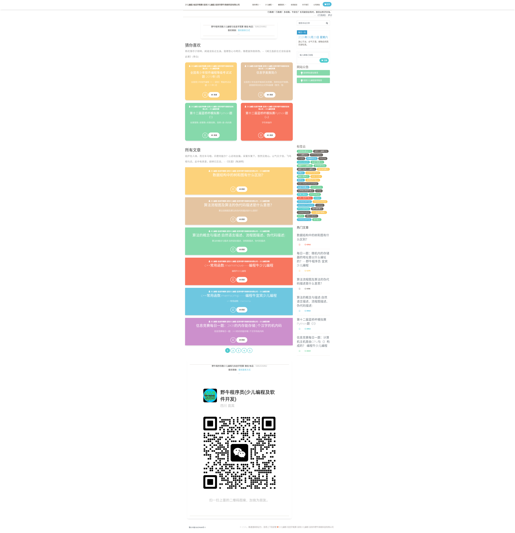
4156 (308, 289)
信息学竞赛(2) (303, 187)
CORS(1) (320, 205)
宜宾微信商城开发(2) (305, 191)
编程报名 (281, 5)
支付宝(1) (317, 220)
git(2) (319, 191)
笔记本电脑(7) (323, 169)
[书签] (205, 95)
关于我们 (305, 5)
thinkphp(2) (303, 212)
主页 (328, 4)
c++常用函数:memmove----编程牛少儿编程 (239, 265)
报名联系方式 (244, 30)
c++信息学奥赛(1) (319, 212)
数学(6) (300, 180)
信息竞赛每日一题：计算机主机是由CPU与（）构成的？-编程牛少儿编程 (313, 341)
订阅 (325, 60)
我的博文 (255, 5)
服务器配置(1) (317, 209)
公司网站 (316, 5)
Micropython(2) (305, 205)
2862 (308, 329)
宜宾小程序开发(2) (304, 198)
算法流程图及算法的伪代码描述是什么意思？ (239, 205)
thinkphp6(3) (320, 202)
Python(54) (316, 155)
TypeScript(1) (304, 220)
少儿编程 (268, 5)
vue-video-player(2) (307, 184)
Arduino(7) (303, 162)
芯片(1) (300, 216)
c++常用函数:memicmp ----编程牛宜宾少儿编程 (239, 295)
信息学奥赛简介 (266, 72)
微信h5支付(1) (311, 216)
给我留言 (294, 5)
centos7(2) (316, 187)
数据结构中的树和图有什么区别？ (239, 175)
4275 (308, 271)
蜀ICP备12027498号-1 (197, 527)
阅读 (215, 95)
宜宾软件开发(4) (313, 180)
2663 (308, 351)
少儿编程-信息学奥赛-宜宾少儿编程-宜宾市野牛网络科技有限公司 (212, 4)
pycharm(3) (303, 209)
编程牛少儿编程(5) (304, 166)
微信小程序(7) (303, 176)
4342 (308, 245)
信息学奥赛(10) (317, 162)
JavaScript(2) (304, 202)
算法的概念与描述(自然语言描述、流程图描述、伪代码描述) (238, 235)
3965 (308, 311)
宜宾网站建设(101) (304, 151)
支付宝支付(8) (320, 166)
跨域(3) (300, 173)
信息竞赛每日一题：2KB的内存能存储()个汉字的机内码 (239, 326)
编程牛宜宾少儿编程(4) (306, 169)
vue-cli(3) (316, 176)
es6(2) (317, 198)
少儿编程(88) (303, 155)
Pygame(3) (314, 194)
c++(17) (301, 158)
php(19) (323, 158)
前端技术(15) (311, 158)
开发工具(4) (302, 194)
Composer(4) (313, 173)
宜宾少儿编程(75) (320, 151)
